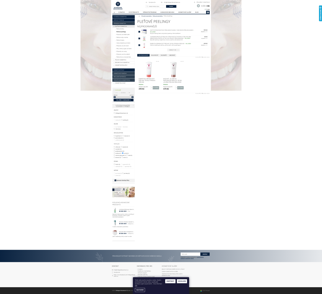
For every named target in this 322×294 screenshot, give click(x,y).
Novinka (123, 92)
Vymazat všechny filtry (123, 180)
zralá (130, 155)
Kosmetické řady (119, 70)
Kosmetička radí (120, 83)
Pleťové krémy (120, 29)
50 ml (125, 126)
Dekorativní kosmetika (122, 62)
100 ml (118, 129)
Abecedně (172, 55)
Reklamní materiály (120, 76)
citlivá (117, 147)
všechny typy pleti (120, 155)
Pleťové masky (120, 40)
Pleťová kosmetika (121, 26)
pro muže (118, 173)
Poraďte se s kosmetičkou (144, 271)
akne (125, 157)
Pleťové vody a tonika (122, 37)
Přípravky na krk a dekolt (123, 54)
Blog (196, 12)
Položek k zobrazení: (123, 100)
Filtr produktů (134, 12)
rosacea (127, 135)
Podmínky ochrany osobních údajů (146, 276)
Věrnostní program (149, 12)
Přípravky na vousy (121, 51)
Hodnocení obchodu (167, 12)
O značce (121, 12)
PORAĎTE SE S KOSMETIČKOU (122, 80)
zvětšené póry (119, 140)
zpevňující (127, 166)
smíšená (118, 153)
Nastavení (140, 290)
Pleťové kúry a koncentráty (123, 57)
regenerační (126, 164)
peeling (125, 120)
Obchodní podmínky (142, 274)
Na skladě (118, 90)
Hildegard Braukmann (121, 113)
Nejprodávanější (143, 55)
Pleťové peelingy (121, 31)
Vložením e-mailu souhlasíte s (192, 258)
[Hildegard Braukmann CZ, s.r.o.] (118, 5)
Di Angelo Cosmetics (120, 16)
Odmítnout (170, 281)
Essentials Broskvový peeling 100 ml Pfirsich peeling (170, 43)
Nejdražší (163, 55)
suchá (126, 153)
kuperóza (118, 135)
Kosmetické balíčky (121, 65)
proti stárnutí (119, 138)
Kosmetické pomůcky (120, 73)
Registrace (206, 2)
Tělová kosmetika (120, 60)
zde (136, 285)
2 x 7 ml (118, 126)
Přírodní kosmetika (120, 23)
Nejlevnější (154, 55)
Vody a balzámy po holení (123, 43)
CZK (206, 9)
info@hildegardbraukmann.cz (121, 270)
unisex (117, 175)
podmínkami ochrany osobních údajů (192, 258)
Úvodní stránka (114, 12)
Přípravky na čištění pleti (123, 34)
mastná (125, 147)
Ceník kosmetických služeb (170, 271)
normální (118, 149)
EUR (208, 9)
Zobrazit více (172, 50)
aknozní (118, 157)
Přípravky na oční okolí (122, 45)
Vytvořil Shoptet (206, 290)
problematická (119, 151)
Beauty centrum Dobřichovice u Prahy (173, 269)
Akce (116, 92)
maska (118, 120)
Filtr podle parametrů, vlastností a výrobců (123, 106)
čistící (117, 164)
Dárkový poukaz (119, 20)
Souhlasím (182, 281)
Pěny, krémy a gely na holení (124, 48)
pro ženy (127, 173)
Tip (129, 92)
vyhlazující (118, 166)
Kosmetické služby (184, 12)
